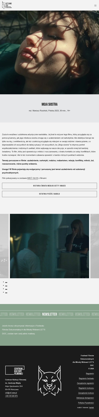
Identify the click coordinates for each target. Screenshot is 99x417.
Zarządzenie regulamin (85, 383)
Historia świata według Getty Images (49, 186)
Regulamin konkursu (86, 388)
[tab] (6, 282)
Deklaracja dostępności (85, 398)
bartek (91, 407)
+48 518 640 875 (11, 396)
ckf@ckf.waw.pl (11, 393)
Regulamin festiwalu (86, 378)
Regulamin (90, 373)
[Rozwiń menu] (95, 5)
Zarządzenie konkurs (86, 393)
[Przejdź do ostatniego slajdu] (1, 212)
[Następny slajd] (2, 212)
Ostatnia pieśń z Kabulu (49, 194)
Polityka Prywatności (86, 403)
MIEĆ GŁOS (32, 178)
